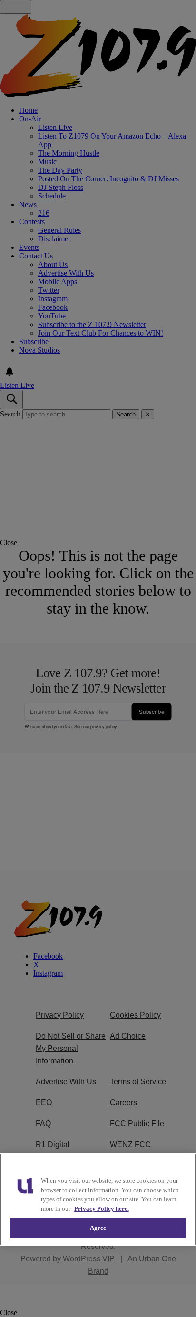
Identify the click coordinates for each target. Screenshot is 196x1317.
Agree (98, 1227)
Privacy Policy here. (101, 1208)
